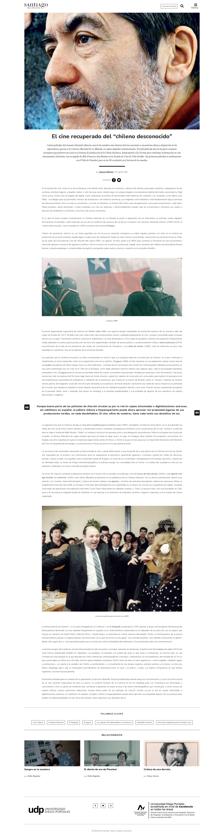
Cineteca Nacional (56, 722)
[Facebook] (95, 805)
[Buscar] (182, 6)
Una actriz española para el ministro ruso (174, 722)
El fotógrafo (73, 722)
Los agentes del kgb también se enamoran (114, 722)
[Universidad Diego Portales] (49, 810)
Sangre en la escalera (37, 769)
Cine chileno (38, 722)
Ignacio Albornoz (106, 172)
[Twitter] (103, 805)
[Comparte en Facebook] (114, 180)
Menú (194, 7)
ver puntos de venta (169, 6)
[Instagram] (110, 805)
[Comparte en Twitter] (119, 180)
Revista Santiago (36, 6)
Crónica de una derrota (157, 769)
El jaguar (87, 722)
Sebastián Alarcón (144, 722)
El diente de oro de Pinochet (100, 769)
